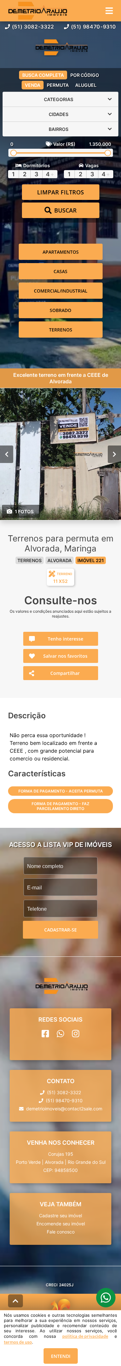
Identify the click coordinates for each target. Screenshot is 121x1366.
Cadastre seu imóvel (60, 1215)
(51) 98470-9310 (93, 26)
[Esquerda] (6, 454)
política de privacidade (85, 1336)
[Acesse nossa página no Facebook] (45, 1033)
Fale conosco (61, 1231)
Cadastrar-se (60, 930)
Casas (60, 271)
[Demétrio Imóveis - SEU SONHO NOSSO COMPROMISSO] (61, 48)
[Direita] (114, 454)
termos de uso (18, 1342)
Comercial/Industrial (60, 291)
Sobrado (60, 310)
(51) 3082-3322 (33, 26)
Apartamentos (61, 252)
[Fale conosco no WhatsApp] (60, 1033)
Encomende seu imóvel (60, 1223)
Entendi (60, 1356)
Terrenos (60, 330)
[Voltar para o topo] (15, 1300)
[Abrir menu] (109, 11)
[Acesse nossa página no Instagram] (75, 1033)
